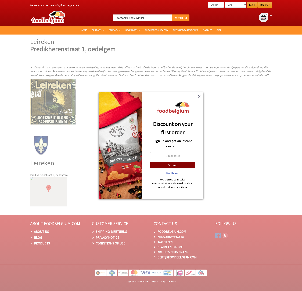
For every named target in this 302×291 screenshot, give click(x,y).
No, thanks (172, 173)
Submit (173, 165)
